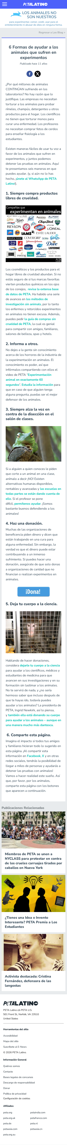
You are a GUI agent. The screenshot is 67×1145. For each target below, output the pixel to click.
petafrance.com (38, 1118)
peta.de (7, 1123)
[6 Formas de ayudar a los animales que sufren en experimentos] (30, 74)
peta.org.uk (9, 1118)
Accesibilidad (10, 1035)
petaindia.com (37, 1112)
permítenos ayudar (27, 504)
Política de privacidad (14, 1093)
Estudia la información (37, 385)
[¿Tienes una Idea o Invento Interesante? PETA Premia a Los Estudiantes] (33, 893)
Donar (6, 1088)
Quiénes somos (11, 1066)
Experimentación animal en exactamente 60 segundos (28, 380)
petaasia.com (10, 1129)
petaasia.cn (36, 1129)
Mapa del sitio (10, 1041)
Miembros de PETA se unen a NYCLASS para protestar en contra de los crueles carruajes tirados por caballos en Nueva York (33, 861)
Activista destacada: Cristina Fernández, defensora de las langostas (28, 981)
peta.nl (34, 1123)
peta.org (7, 1112)
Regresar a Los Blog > (52, 32)
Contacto (8, 1071)
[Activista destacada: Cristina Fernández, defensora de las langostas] (33, 952)
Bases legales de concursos (18, 1077)
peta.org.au (9, 1134)
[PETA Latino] (35, 4)
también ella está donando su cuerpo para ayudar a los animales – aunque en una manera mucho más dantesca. (33, 720)
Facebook (33, 756)
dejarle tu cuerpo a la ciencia (40, 665)
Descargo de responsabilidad (19, 1082)
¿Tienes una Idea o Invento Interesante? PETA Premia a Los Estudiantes (31, 922)
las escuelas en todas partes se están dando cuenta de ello (33, 494)
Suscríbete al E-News (15, 1046)
